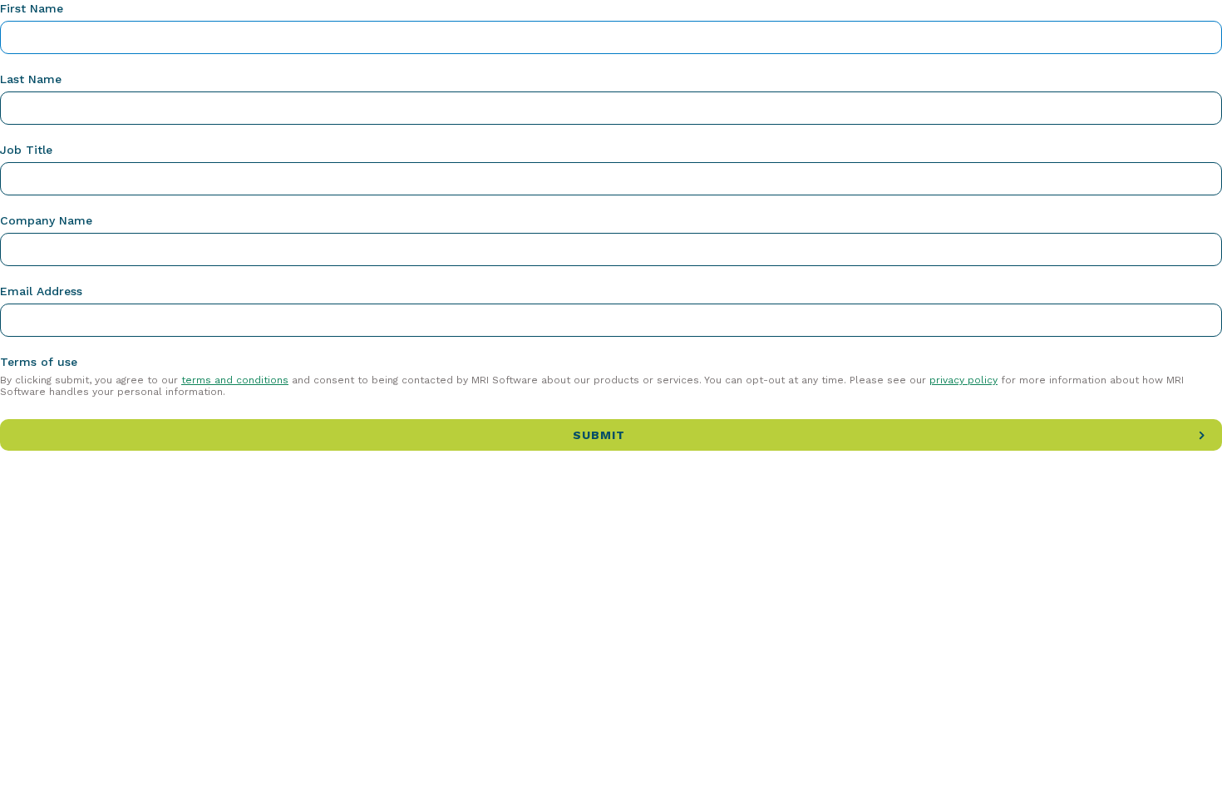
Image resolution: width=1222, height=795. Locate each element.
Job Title (26, 149)
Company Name (46, 220)
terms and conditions (234, 380)
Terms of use (38, 361)
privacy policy (963, 380)
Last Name (31, 79)
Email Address (41, 291)
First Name (31, 8)
